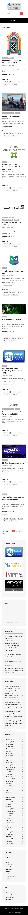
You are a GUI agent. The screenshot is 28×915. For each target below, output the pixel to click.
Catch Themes (17, 912)
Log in (6, 892)
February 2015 (10, 809)
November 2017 (10, 781)
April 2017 (8, 790)
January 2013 (9, 834)
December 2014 (10, 811)
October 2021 (9, 744)
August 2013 (9, 825)
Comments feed (9, 897)
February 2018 (10, 776)
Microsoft (11, 57)
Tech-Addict (16, 908)
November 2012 (10, 836)
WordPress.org (9, 899)
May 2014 (8, 818)
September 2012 (10, 841)
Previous (5, 531)
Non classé (9, 869)
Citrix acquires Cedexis (11, 319)
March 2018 (9, 774)
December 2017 (10, 779)
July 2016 (8, 804)
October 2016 (9, 802)
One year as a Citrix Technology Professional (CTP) (12, 371)
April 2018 (8, 772)
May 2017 (8, 788)
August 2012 (9, 843)
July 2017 (8, 783)
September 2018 (10, 769)
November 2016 (10, 799)
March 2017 (9, 792)
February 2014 (10, 823)
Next (4, 533)
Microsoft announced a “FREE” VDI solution (11, 62)
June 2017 (8, 786)
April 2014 (8, 820)
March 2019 (9, 762)
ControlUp (9, 864)
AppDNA (8, 857)
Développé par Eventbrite (12, 622)
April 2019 (8, 760)
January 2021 (9, 746)
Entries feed (8, 895)
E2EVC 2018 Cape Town (11, 116)
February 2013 (10, 832)
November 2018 (10, 767)
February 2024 (10, 739)
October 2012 (9, 839)
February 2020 (10, 753)
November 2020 (10, 749)
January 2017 (9, 795)
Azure (7, 860)
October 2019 (9, 756)
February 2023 (10, 742)
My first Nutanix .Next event (13, 463)
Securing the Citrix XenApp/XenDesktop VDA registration (12, 167)
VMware (17, 113)
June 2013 (8, 827)
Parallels (8, 874)
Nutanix (17, 408)
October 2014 (10, 813)
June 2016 (8, 806)
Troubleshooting (7, 219)
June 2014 (8, 816)
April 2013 (8, 829)
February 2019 (10, 765)
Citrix (4, 57)
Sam (3, 65)
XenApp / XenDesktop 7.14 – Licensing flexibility (13, 498)
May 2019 (8, 758)
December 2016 (10, 797)
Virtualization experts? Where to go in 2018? (11, 413)
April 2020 (8, 751)
